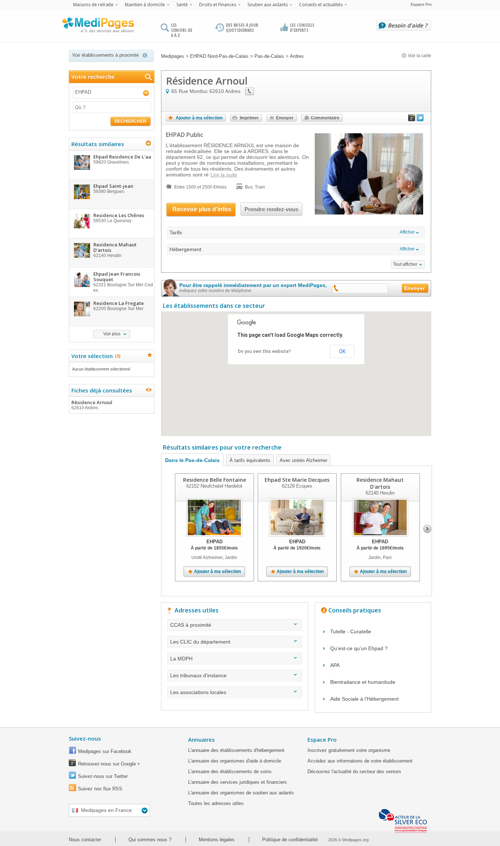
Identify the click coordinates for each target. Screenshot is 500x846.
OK (342, 351)
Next (427, 529)
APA (335, 665)
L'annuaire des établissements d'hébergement (236, 750)
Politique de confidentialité (290, 839)
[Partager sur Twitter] (420, 119)
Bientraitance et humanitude (362, 682)
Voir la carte (419, 55)
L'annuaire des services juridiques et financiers (237, 782)
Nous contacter (85, 839)
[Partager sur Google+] (411, 119)
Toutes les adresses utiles (216, 803)
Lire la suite (223, 175)
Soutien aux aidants (267, 4)
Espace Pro (421, 4)
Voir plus (111, 333)
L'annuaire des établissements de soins (230, 771)
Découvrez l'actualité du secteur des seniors (354, 771)
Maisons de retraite (93, 4)
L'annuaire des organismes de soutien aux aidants (241, 792)
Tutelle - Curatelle (350, 631)
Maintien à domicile (145, 4)
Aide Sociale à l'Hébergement (364, 699)
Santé (182, 4)
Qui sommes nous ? (149, 839)
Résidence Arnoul (91, 404)
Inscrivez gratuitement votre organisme (348, 750)
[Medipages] (97, 26)
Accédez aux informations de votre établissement (360, 761)
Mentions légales (217, 839)
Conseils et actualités (321, 4)
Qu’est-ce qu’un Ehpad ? (359, 648)
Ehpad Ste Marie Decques (297, 479)
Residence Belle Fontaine (214, 479)
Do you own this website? (264, 351)
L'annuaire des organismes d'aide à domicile (234, 761)
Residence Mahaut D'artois (380, 483)
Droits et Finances (217, 4)
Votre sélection (95, 355)
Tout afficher (405, 264)
